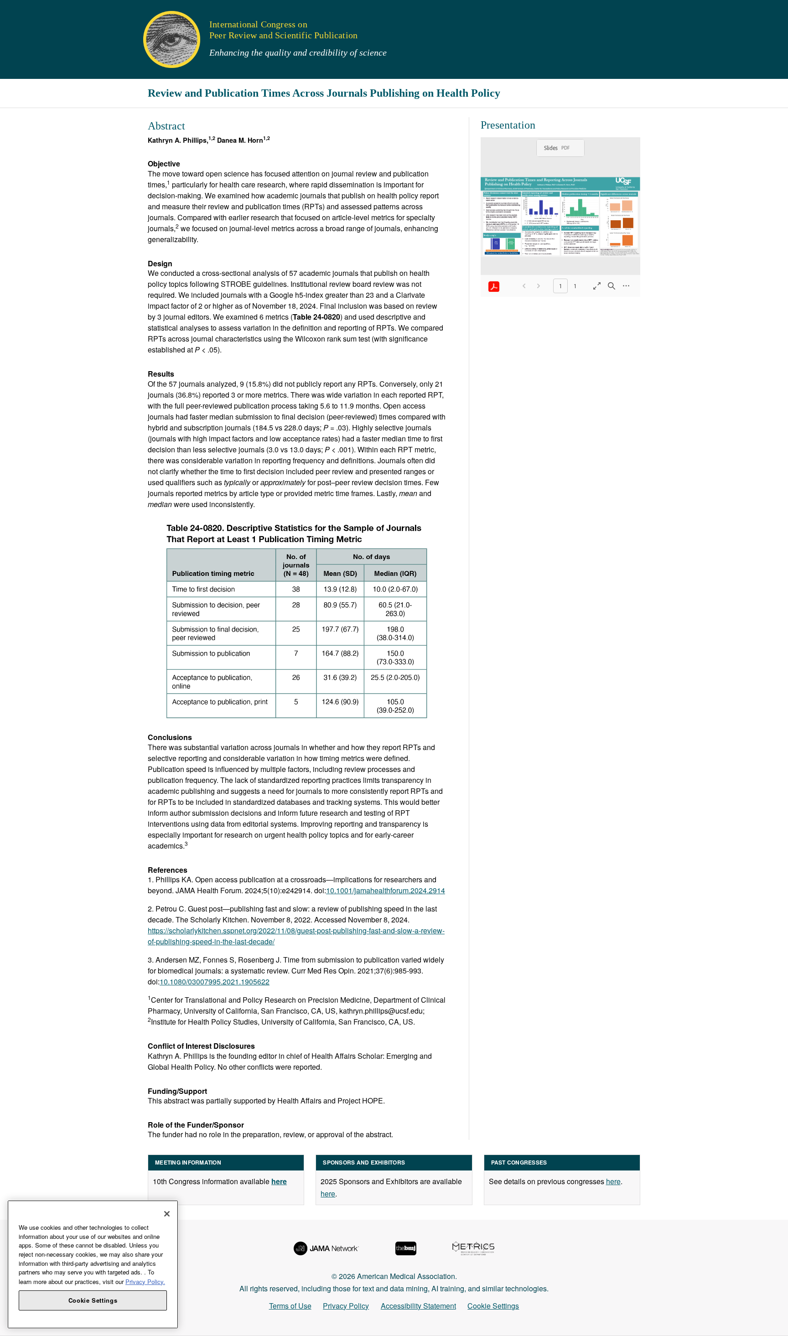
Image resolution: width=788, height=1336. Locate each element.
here (328, 1193)
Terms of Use (290, 1305)
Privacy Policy (346, 1305)
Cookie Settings (493, 1305)
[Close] (167, 1214)
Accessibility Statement (418, 1305)
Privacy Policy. (145, 1281)
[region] (92, 1264)
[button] (13, 11)
